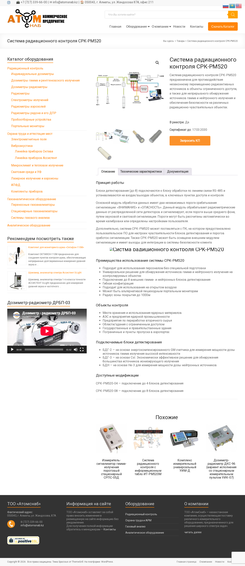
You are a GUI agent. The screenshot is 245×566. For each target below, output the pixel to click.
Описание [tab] (108, 171)
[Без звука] (76, 349)
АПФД (15, 185)
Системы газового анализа (30, 218)
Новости (179, 26)
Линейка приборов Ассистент (36, 158)
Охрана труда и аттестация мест (29, 134)
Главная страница (186, 561)
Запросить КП (190, 140)
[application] (47, 331)
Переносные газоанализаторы (33, 204)
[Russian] (226, 5)
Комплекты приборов (27, 191)
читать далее (193, 532)
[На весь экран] (82, 349)
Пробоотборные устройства (31, 119)
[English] (239, 5)
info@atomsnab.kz (32, 525)
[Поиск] (233, 14)
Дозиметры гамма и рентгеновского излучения (45, 80)
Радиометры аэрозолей (28, 106)
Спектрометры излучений (29, 100)
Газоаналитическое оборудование (31, 199)
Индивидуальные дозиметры (32, 74)
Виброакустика (22, 146)
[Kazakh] (232, 5)
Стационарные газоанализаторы (34, 211)
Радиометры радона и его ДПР (33, 113)
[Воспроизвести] (12, 349)
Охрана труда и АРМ (138, 520)
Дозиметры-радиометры (29, 87)
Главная (115, 26)
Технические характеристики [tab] (141, 171)
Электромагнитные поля (29, 139)
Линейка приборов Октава (34, 151)
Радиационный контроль (25, 68)
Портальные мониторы (27, 126)
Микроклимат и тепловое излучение (37, 165)
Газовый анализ (135, 526)
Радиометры (20, 93)
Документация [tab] (177, 171)
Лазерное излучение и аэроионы (34, 178)
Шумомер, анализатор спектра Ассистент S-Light (55, 272)
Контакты (196, 26)
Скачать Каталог (222, 26)
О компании (160, 26)
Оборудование (136, 26)
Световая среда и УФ (26, 172)
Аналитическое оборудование (28, 225)
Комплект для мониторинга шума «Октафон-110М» (56, 247)
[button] (157, 62)
